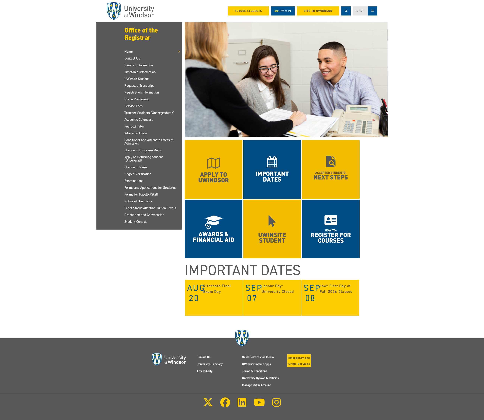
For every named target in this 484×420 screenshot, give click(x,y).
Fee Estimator (134, 126)
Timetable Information (140, 72)
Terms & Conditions (254, 371)
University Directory (210, 364)
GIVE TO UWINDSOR (318, 11)
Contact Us (132, 58)
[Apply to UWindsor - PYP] (213, 169)
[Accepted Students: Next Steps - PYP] (331, 169)
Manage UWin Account (256, 385)
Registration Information (141, 92)
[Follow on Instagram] (276, 405)
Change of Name (135, 167)
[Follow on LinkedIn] (242, 405)
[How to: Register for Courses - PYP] (331, 229)
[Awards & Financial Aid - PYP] (213, 229)
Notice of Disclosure (138, 201)
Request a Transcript (139, 85)
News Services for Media (258, 357)
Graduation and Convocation (144, 215)
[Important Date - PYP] (272, 169)
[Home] (130, 11)
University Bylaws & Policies (260, 378)
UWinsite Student (136, 79)
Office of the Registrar (141, 34)
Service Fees (133, 106)
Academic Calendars (138, 119)
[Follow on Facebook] (225, 405)
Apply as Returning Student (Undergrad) (143, 159)
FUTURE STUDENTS (248, 11)
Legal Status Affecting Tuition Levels (150, 208)
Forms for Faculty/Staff (141, 194)
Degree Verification (137, 174)
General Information (138, 65)
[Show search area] (346, 10)
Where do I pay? (135, 133)
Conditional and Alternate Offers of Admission (148, 142)
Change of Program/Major (143, 150)
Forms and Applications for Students (150, 187)
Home (128, 51)
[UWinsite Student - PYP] (272, 229)
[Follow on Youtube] (259, 405)
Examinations (133, 181)
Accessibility (205, 371)
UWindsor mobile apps (256, 364)
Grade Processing (136, 99)
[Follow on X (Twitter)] (208, 405)
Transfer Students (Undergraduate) (149, 113)
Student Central (135, 221)
